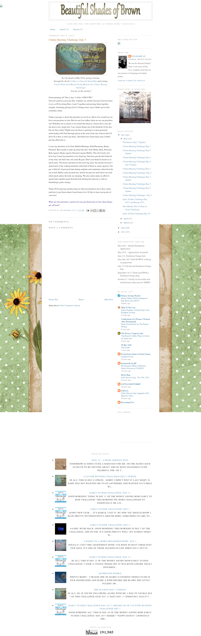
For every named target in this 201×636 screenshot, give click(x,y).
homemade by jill (128, 363)
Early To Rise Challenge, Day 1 (110, 509)
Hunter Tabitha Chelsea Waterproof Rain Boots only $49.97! (134, 299)
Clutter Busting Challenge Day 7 (137, 146)
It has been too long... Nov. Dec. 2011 (135, 377)
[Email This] (91, 210)
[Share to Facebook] (100, 210)
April (126, 218)
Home (52, 29)
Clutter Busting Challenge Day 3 (137, 183)
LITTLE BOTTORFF (131, 384)
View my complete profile (131, 81)
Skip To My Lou (128, 307)
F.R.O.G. (125, 390)
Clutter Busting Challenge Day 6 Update (110, 476)
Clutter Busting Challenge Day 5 (137, 168)
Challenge (80, 87)
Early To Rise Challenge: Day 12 (110, 557)
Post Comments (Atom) (70, 305)
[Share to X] (97, 210)
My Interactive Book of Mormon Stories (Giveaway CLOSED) (133, 366)
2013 (123, 135)
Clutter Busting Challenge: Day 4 (137, 172)
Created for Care (127, 356)
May (126, 138)
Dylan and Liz (139, 56)
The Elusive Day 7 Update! (134, 142)
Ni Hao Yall (126, 344)
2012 (123, 227)
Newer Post (53, 299)
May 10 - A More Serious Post (110, 460)
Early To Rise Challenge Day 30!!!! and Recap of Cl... (135, 201)
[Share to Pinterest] (103, 210)
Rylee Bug (125, 374)
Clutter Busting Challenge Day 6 (137, 157)
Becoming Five (127, 402)
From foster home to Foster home (135, 353)
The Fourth (125, 347)
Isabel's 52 (64, 29)
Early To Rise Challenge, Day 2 (110, 524)
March (127, 222)
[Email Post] (87, 210)
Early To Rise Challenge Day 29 (136, 213)
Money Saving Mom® (130, 295)
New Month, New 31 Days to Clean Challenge (135, 208)
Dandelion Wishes (110, 573)
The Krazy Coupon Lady (132, 333)
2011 (123, 231)
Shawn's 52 (78, 29)
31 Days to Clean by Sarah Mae (83, 81)
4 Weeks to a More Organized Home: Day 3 (110, 541)
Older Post (108, 299)
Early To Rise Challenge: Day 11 (110, 492)
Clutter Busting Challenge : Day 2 (137, 195)
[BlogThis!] (94, 210)
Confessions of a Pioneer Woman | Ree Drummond (135, 320)
